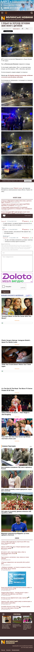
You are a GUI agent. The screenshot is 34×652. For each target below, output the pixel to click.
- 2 (32, 221)
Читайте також (17, 198)
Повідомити (28, 181)
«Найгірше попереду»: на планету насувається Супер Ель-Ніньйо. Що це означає (15, 567)
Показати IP (3, 221)
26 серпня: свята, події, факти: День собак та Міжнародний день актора (13, 552)
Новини (17, 538)
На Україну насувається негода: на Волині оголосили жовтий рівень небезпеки (17, 76)
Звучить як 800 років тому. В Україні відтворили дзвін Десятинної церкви (15, 547)
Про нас (3, 650)
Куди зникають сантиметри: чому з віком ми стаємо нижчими (15, 557)
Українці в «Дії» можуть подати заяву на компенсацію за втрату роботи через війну (16, 602)
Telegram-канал (18, 188)
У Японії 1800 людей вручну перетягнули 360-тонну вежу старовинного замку (15, 542)
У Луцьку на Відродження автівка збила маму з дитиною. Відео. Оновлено (16, 201)
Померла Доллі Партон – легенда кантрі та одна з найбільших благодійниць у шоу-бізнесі (14, 593)
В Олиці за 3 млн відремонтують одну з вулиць (13, 597)
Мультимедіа (17, 614)
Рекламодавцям (15, 650)
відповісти (26, 221)
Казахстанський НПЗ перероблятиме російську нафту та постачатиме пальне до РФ (16, 588)
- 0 (32, 229)
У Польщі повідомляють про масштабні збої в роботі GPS (15, 562)
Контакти (8, 650)
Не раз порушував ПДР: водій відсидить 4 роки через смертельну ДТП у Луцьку (15, 212)
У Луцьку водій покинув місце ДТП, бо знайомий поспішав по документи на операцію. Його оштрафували (16, 207)
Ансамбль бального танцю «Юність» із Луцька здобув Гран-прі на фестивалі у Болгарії (15, 607)
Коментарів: (16, 28)
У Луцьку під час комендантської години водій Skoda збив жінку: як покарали (15, 204)
